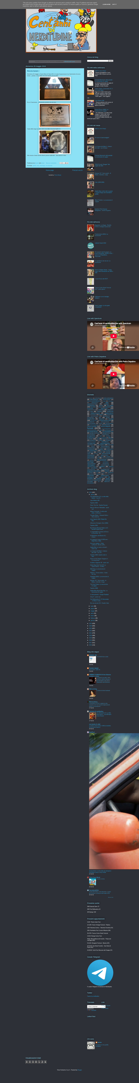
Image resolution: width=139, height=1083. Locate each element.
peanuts (108, 456)
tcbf (109, 477)
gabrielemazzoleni (92, 430)
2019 (90, 638)
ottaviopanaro (91, 455)
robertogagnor (91, 465)
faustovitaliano (109, 423)
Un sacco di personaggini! (102, 137)
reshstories (105, 462)
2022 (90, 630)
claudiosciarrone (108, 413)
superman (101, 477)
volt (98, 481)
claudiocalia (110, 411)
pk (98, 458)
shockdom (90, 472)
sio (97, 472)
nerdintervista (93, 450)
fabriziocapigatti (91, 423)
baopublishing (91, 405)
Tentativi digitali (94, 668)
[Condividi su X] (64, 163)
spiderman (110, 472)
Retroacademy (93, 702)
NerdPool (92, 732)
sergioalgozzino (105, 469)
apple (107, 402)
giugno (93, 608)
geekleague (108, 430)
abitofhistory (89, 398)
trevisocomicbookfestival (94, 480)
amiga (104, 401)
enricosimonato (105, 421)
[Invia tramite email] (60, 163)
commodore (93, 414)
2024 (90, 626)
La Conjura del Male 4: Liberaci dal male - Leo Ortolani (103, 147)
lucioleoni (108, 440)
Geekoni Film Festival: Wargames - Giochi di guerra (103, 209)
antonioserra (95, 402)
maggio (93, 611)
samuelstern (94, 468)
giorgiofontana (107, 433)
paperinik (100, 456)
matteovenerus (91, 447)
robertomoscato (105, 465)
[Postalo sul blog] (62, 163)
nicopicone (90, 452)
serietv (107, 471)
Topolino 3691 (94, 525)
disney (108, 417)
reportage (42, 165)
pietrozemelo (90, 458)
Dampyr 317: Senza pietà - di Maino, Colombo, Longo (103, 174)
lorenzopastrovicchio (107, 439)
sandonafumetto (106, 468)
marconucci (90, 444)
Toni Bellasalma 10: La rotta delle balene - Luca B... (99, 497)
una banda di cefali (94, 724)
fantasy (100, 423)
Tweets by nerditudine (93, 996)
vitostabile (90, 481)
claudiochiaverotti (95, 413)
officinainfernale (106, 453)
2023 (90, 628)
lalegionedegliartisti (102, 437)
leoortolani (90, 439)
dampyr (101, 414)
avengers (106, 404)
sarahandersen (91, 469)
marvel (93, 446)
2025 (90, 623)
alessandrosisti (94, 399)
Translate (93, 1010)
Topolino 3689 (94, 588)
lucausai (100, 440)
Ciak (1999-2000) (99, 182)
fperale (100, 1042)
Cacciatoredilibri (94, 890)
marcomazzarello (105, 443)
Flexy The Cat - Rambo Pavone (99, 505)
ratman (92, 460)
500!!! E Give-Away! (100, 71)
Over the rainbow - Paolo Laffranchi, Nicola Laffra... (98, 544)
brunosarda (90, 408)
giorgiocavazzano (94, 433)
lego (109, 437)
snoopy (103, 472)
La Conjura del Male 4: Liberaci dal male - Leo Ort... (98, 551)
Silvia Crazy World (94, 877)
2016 (90, 645)
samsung (111, 466)
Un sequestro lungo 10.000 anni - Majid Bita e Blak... (99, 540)
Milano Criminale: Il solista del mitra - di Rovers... (98, 512)
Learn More (106, 4)
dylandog (110, 419)
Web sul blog (93, 689)
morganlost (100, 449)
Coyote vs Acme (100, 879)
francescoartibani (92, 426)
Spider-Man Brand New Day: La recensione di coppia (98, 591)
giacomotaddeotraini (107, 431)
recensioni (102, 460)
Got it (114, 4)
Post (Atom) (57, 175)
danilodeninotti (94, 416)
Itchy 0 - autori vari (95, 597)
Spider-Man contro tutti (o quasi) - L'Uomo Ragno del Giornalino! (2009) (104, 192)
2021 (90, 633)
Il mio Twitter (104, 1008)
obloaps (96, 453)
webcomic (107, 481)
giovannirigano (91, 434)
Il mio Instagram (105, 1005)
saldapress (102, 466)
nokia (88, 453)
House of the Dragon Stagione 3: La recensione (99, 559)
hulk (100, 436)
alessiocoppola (106, 399)
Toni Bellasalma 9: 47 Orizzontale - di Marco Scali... (99, 600)
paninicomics (104, 455)
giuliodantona (105, 434)
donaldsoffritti (91, 419)
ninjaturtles (99, 452)
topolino (108, 478)
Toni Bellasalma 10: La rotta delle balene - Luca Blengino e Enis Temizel (103, 714)
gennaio (93, 620)
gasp (100, 430)
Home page (50, 170)
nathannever (110, 449)
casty (91, 411)
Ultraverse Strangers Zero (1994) (99, 523)
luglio (92, 606)
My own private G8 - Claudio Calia (99, 603)
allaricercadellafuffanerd (93, 401)
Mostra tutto (110, 897)
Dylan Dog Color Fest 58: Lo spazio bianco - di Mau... (98, 565)
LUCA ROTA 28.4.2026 (102, 656)
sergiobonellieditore (94, 471)
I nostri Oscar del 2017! (101, 278)
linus (97, 439)
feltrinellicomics (106, 424)
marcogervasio (91, 443)
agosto (93, 494)
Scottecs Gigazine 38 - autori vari (99, 562)
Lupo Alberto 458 (99, 100)
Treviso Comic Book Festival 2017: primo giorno (103, 288)
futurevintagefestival (106, 428)
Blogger (80, 1070)
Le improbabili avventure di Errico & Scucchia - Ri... (99, 532)
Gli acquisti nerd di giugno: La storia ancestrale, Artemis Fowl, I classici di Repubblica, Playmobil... (104, 254)
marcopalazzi (101, 444)
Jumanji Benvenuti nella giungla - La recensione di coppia (104, 80)
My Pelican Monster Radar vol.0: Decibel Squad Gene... (99, 528)
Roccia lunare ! (33, 71)
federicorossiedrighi (94, 424)
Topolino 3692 (94, 503)
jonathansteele (91, 437)
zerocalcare (90, 483)
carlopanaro (110, 409)
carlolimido (101, 409)
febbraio (93, 618)
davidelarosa (106, 416)
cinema (99, 411)
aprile (92, 613)
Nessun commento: (51, 163)
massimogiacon (105, 446)
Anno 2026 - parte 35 (94, 669)
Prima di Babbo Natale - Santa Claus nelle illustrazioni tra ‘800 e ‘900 (104, 271)
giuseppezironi (91, 436)
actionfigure (98, 398)
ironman (108, 436)
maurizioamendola (105, 447)
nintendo (108, 452)
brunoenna (108, 407)
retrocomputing (91, 463)
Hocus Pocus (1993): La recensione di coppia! (101, 110)
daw (100, 417)
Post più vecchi (77, 170)
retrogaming (106, 463)
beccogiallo (110, 405)
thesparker (90, 478)
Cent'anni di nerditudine (96, 711)
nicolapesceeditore (106, 450)
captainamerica (91, 409)
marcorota (110, 444)
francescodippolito (106, 426)
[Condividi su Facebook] (66, 163)
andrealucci (110, 401)
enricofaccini (90, 422)
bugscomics (104, 408)
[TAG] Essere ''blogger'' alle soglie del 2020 (102, 165)
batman (101, 405)
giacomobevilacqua (92, 431)
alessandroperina (108, 398)
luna (38, 165)
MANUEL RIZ (93, 655)
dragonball (101, 419)
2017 (90, 642)
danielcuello (110, 414)
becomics (93, 407)
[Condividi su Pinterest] (67, 163)
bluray (100, 406)
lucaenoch (92, 440)
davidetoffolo (90, 417)
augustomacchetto (92, 404)
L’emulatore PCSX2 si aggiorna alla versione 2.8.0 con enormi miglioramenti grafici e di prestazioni (99, 705)
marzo (92, 615)
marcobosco (105, 441)
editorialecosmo (93, 420)
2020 (90, 635)
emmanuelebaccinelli (105, 420)
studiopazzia (90, 477)
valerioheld (107, 480)
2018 (90, 640)
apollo (34, 165)
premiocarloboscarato (107, 458)
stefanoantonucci (107, 474)
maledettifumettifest (91, 441)
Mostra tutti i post (70, 61)
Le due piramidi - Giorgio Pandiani (99, 594)
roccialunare (49, 165)
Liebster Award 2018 (100, 243)
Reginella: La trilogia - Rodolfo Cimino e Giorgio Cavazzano (103, 225)
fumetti (90, 428)
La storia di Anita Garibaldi (103, 690)
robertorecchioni (91, 466)
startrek (92, 474)
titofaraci (99, 478)
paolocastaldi (90, 456)
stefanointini (90, 475)
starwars (98, 474)
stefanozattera (105, 475)
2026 (90, 492)
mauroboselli (90, 449)
